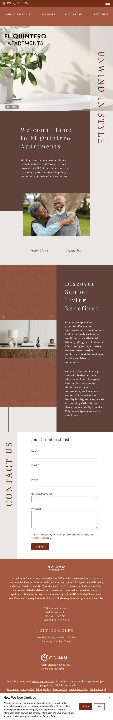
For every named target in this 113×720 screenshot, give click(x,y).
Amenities (73, 250)
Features (48, 14)
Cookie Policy (97, 689)
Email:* (35, 465)
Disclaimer (13, 689)
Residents (101, 14)
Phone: (35, 480)
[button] (39, 317)
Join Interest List (18, 14)
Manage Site (27, 689)
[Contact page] (9, 3)
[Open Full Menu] (107, 3)
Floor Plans (74, 14)
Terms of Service (38, 537)
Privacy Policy (83, 534)
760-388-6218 (56, 620)
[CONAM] (54, 658)
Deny (99, 706)
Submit (40, 547)
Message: (36, 509)
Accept (86, 706)
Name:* (35, 451)
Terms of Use (60, 689)
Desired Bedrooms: (42, 494)
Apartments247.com (43, 681)
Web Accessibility (78, 689)
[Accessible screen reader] (3, 3)
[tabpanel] (65, 492)
